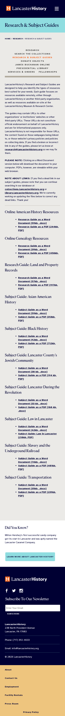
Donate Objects (32, 61)
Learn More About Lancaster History (30, 557)
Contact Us (11, 678)
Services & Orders (21, 71)
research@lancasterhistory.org (23, 149)
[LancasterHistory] (26, 13)
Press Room (11, 703)
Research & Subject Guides (32, 57)
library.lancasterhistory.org (21, 192)
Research (32, 50)
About (8, 669)
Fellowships (48, 71)
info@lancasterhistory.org (25, 648)
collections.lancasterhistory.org (24, 189)
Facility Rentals (14, 695)
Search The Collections (32, 53)
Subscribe (13, 614)
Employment (12, 686)
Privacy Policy (31, 712)
